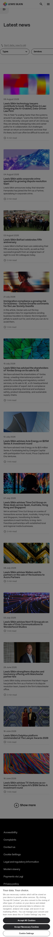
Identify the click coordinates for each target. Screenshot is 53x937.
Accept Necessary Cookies (26, 927)
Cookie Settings (26, 933)
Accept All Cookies (26, 920)
